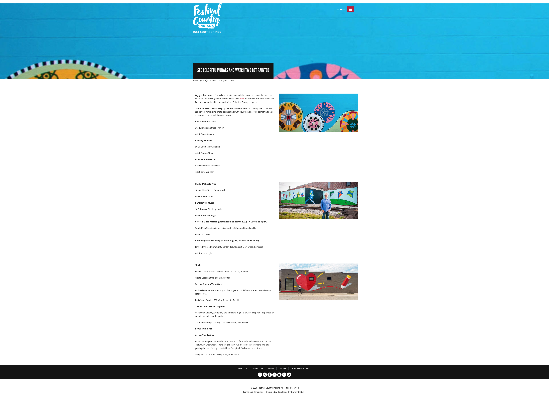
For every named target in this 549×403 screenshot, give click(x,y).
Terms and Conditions (253, 392)
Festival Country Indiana (269, 387)
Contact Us (258, 368)
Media (271, 368)
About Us (242, 368)
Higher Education (300, 368)
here (242, 98)
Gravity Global (297, 392)
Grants (282, 368)
